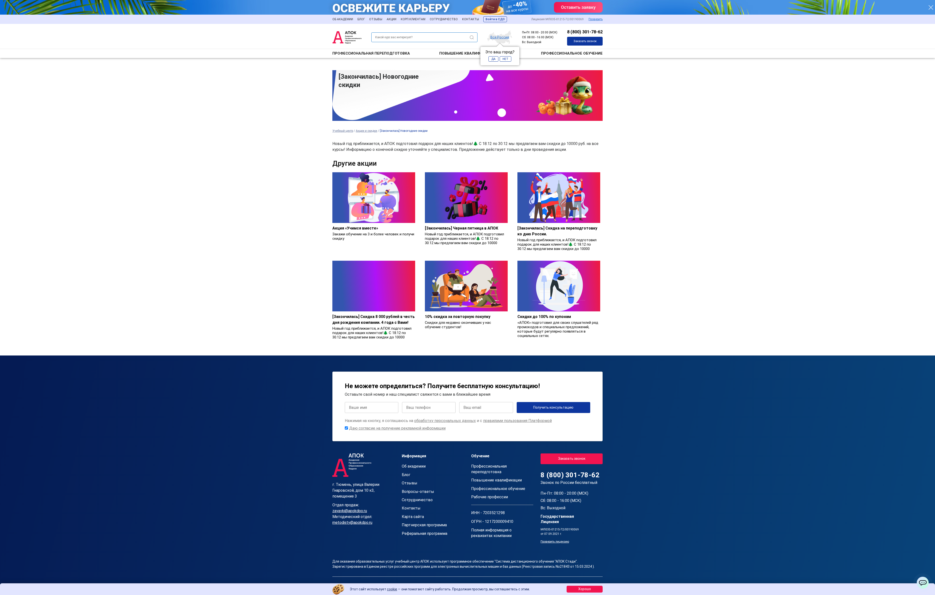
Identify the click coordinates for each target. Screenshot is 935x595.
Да (493, 59)
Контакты (470, 19)
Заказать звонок (585, 41)
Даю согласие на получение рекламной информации (397, 428)
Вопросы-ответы (418, 491)
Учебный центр (342, 131)
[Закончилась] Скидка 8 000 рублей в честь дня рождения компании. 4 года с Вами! (373, 319)
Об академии (342, 19)
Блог (361, 19)
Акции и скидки (366, 131)
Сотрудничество (444, 19)
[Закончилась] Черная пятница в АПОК (461, 228)
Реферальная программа (424, 533)
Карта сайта (413, 516)
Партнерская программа (424, 525)
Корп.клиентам (413, 19)
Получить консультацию (553, 407)
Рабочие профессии (489, 497)
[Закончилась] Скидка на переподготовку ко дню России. (557, 231)
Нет (505, 59)
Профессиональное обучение (572, 53)
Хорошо (584, 589)
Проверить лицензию (555, 541)
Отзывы (375, 19)
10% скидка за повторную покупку (457, 316)
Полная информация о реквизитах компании (491, 533)
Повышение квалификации (467, 53)
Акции (391, 19)
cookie (392, 589)
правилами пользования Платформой (517, 420)
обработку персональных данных (445, 420)
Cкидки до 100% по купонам (544, 316)
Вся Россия (499, 37)
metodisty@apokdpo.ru (352, 522)
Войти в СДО (495, 19)
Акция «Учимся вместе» (355, 228)
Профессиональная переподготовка (371, 53)
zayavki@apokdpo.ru (349, 511)
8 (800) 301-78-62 (585, 31)
